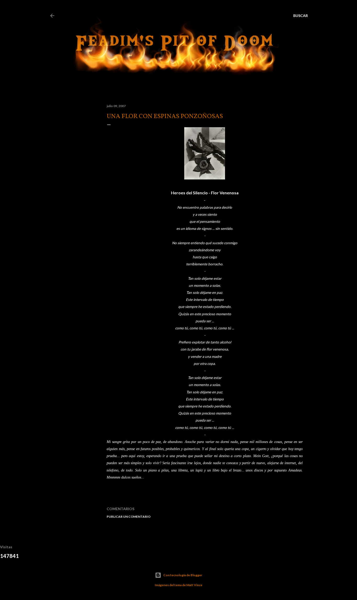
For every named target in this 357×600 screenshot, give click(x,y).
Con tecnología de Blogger (182, 575)
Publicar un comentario (129, 517)
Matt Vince (194, 585)
